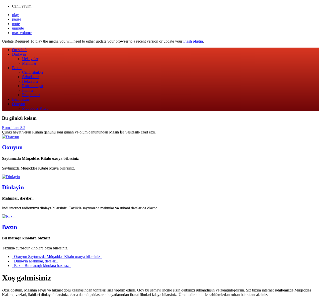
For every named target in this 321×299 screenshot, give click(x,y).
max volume (22, 33)
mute (16, 24)
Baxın (9, 227)
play (15, 15)
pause (16, 19)
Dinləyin (13, 187)
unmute (18, 28)
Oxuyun (12, 147)
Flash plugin (193, 41)
